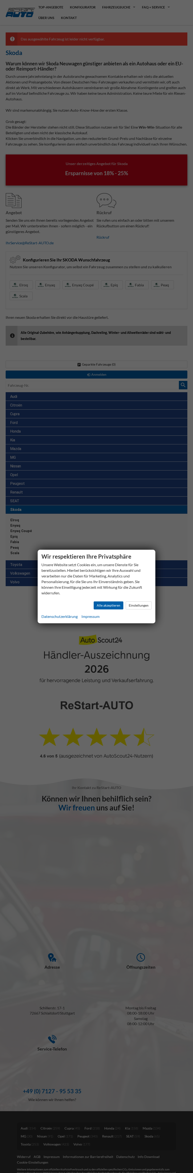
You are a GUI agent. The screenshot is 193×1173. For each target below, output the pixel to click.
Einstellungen (139, 605)
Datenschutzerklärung (59, 616)
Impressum (90, 616)
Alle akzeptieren (108, 605)
